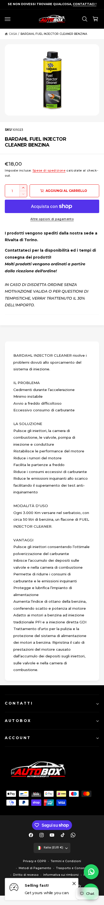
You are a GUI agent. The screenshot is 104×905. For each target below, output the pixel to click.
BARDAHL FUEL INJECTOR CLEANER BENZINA (54, 34)
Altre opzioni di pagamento (52, 219)
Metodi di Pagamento (35, 868)
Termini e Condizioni (66, 861)
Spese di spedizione (49, 170)
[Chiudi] (74, 883)
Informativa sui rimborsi (61, 875)
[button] (7, 19)
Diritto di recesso (25, 875)
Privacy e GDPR (34, 861)
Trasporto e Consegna (73, 868)
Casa (13, 34)
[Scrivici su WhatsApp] (91, 871)
